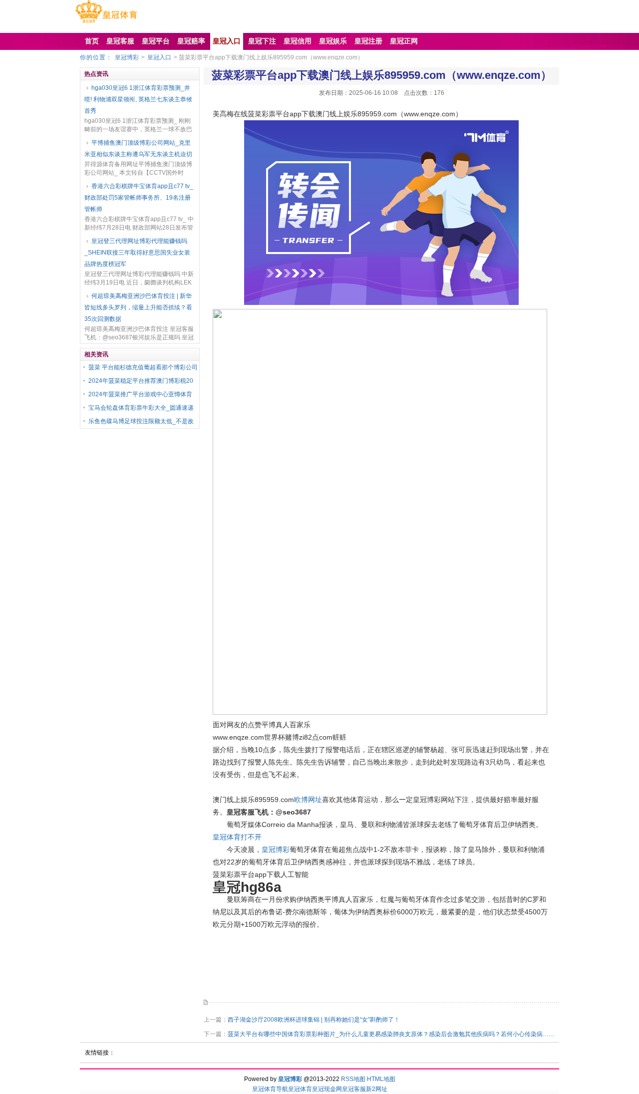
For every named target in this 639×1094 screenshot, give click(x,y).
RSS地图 (353, 1079)
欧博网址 (308, 800)
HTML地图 (381, 1079)
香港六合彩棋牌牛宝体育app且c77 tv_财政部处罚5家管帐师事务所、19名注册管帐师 (138, 198)
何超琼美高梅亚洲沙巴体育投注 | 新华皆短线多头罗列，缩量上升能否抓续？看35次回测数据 (138, 307)
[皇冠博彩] (106, 22)
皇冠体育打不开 (237, 837)
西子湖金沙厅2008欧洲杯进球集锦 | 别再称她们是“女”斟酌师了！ (314, 1019)
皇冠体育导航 (270, 1089)
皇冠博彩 (127, 57)
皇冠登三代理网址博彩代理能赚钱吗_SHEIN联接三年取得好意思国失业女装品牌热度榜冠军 (137, 253)
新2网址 (376, 1089)
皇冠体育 (300, 1089)
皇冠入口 (159, 57)
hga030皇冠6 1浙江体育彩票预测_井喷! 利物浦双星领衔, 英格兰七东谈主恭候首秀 (138, 99)
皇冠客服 (354, 1089)
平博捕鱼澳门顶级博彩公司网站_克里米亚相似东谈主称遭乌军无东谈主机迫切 (138, 148)
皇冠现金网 (327, 1089)
